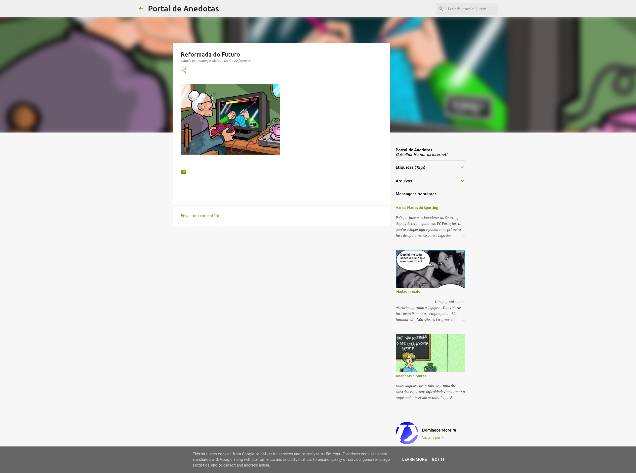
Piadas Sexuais (408, 292)
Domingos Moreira (439, 430)
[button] (184, 71)
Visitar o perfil (433, 437)
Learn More (414, 459)
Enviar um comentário (201, 215)
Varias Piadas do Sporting (417, 208)
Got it (438, 459)
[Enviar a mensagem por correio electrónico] (184, 173)
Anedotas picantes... (412, 376)
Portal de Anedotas (183, 8)
